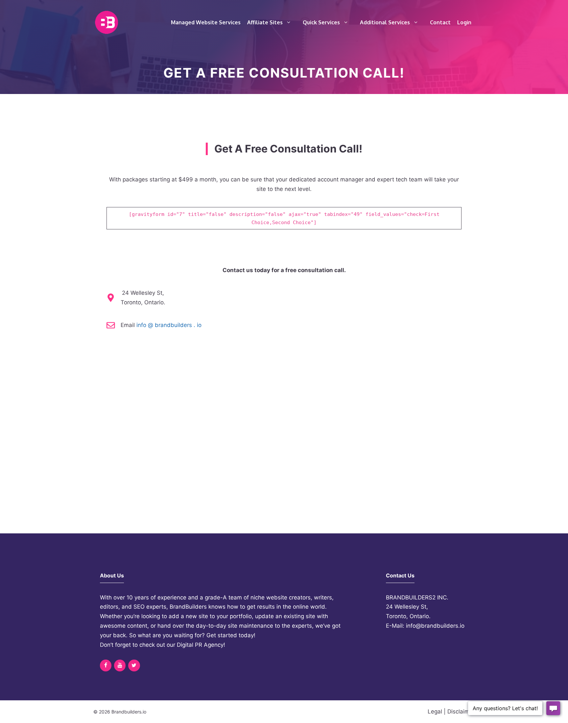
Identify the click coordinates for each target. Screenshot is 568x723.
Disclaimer (461, 711)
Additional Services (385, 22)
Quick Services (321, 22)
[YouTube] (120, 665)
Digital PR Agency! (201, 644)
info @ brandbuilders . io (168, 325)
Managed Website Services (206, 22)
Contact (440, 22)
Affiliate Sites (265, 22)
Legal (435, 711)
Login (464, 22)
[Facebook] (105, 665)
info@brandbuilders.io (435, 625)
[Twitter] (134, 665)
